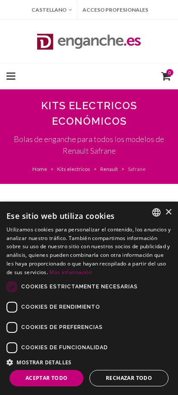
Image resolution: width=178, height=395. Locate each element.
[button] (89, 362)
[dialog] (89, 298)
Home (39, 169)
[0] (164, 75)
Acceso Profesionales (115, 9)
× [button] (168, 212)
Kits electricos (73, 169)
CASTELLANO (49, 9)
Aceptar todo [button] (46, 378)
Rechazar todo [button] (129, 378)
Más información (70, 272)
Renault (109, 169)
